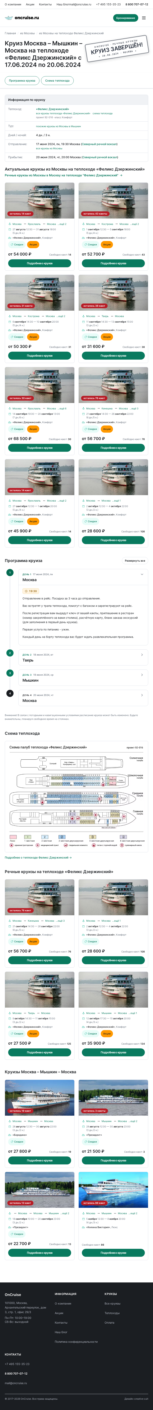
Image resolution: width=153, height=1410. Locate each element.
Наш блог (63, 4)
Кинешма (107, 408)
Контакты (45, 4)
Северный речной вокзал (99, 144)
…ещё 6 (62, 408)
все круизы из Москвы (49, 148)
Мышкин (107, 1013)
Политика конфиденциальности (76, 1341)
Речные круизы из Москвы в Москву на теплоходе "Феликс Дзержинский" (61, 175)
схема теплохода (103, 113)
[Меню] (143, 18)
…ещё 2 (62, 223)
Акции (30, 4)
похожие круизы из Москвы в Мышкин (58, 126)
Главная (10, 33)
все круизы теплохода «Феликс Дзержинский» (63, 113)
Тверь (105, 316)
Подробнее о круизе (40, 263)
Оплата (109, 1322)
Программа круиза (22, 80)
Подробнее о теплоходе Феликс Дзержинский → (38, 857)
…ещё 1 (116, 500)
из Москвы (27, 33)
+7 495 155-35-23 (108, 4)
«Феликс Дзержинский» (52, 109)
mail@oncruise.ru (80, 4)
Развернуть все (135, 560)
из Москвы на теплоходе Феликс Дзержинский (71, 33)
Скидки (18, 244)
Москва (17, 223)
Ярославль (34, 223)
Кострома (107, 223)
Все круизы (113, 1303)
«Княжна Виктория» (98, 1227)
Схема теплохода (57, 80)
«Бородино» (20, 1134)
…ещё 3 (133, 408)
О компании (13, 4)
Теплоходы (112, 1313)
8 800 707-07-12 (137, 4)
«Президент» (94, 1134)
